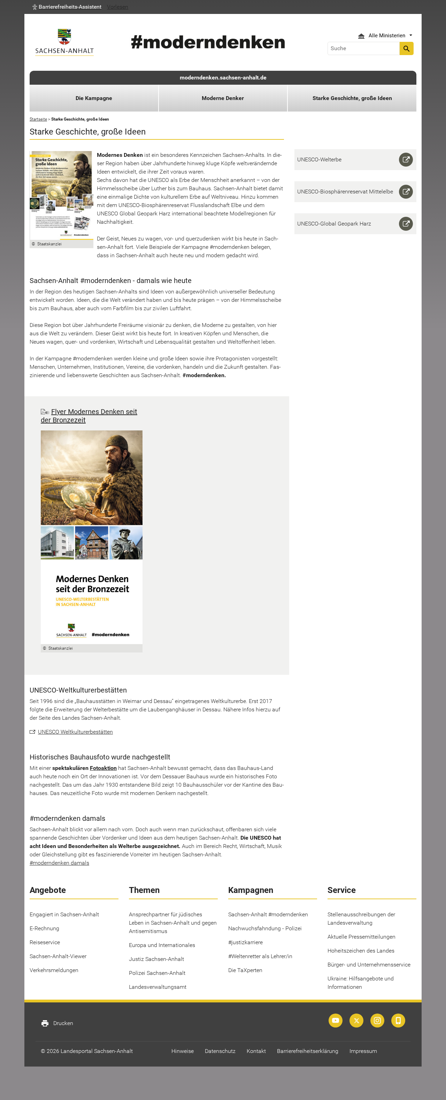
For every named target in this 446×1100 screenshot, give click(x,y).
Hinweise (182, 1051)
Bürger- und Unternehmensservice (369, 964)
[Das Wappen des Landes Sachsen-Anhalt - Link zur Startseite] (64, 42)
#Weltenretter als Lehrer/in (260, 956)
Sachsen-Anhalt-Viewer (58, 956)
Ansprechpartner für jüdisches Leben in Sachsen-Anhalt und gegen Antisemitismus (173, 922)
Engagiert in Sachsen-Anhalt (64, 914)
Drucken (57, 1023)
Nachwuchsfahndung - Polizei (265, 928)
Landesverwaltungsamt (157, 987)
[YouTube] (336, 1021)
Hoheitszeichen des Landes (361, 950)
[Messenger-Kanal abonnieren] (398, 1021)
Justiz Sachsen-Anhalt (156, 959)
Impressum (363, 1051)
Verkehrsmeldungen (54, 970)
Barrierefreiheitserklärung (307, 1051)
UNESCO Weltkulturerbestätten (75, 731)
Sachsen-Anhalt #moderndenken (268, 914)
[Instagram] (377, 1021)
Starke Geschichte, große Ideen (352, 98)
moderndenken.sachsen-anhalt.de (223, 77)
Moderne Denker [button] (223, 98)
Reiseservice (45, 942)
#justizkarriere (245, 942)
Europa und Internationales (162, 945)
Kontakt (256, 1051)
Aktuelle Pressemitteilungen (361, 936)
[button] (66, 7)
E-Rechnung (44, 928)
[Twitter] (356, 1021)
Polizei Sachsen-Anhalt (157, 973)
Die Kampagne (94, 98)
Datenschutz (220, 1051)
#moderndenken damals (59, 863)
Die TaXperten (245, 970)
